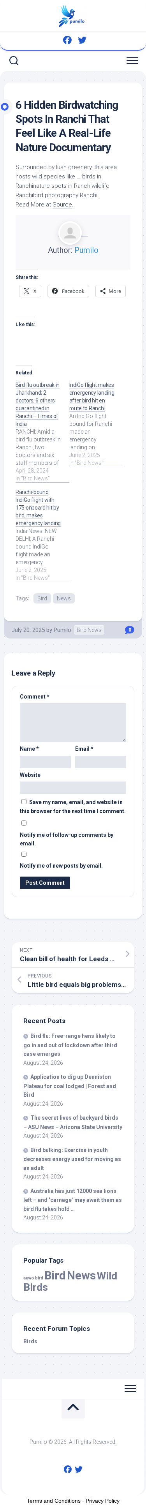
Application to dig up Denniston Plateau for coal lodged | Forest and (69, 1086)
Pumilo (86, 250)
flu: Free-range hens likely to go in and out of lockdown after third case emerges (70, 1045)
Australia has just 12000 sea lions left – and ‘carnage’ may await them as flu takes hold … (72, 1200)
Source (62, 204)
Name (29, 749)
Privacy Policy (103, 1501)
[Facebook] (67, 40)
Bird (42, 598)
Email (84, 749)
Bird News (89, 630)
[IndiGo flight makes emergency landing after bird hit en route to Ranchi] (96, 424)
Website (30, 775)
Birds (30, 1341)
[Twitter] (82, 40)
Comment (34, 696)
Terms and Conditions (54, 1501)
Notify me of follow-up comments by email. (66, 839)
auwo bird (33, 1278)
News (64, 598)
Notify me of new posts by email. (61, 866)
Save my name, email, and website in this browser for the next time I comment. (73, 806)
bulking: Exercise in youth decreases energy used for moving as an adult (72, 1159)
